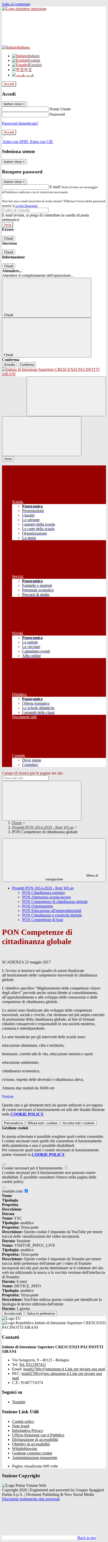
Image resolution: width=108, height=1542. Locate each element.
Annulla (9, 365)
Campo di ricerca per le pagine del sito (32, 773)
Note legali (20, 1426)
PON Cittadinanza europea (43, 892)
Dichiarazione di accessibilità (35, 1439)
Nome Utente (60, 109)
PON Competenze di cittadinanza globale (55, 901)
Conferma (27, 365)
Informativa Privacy (27, 1430)
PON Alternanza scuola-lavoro (46, 897)
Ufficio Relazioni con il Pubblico (38, 1435)
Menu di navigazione (71, 877)
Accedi (9, 84)
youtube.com (13, 1191)
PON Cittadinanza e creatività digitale (52, 915)
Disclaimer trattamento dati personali (31, 1499)
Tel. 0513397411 (32, 1364)
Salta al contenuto (16, 4)
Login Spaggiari (27, 205)
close (8, 459)
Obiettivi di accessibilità (31, 1444)
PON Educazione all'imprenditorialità (51, 910)
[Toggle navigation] (41, 436)
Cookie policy (23, 1421)
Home (17, 823)
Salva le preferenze (41, 1313)
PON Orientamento (37, 906)
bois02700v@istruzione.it (64, 1369)
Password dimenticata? (20, 123)
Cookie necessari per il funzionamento (33, 1168)
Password (57, 114)
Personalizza (13, 1123)
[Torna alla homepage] (54, 371)
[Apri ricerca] (66, 396)
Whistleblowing (24, 1448)
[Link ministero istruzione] (24, 9)
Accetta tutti (79, 1123)
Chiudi (8, 238)
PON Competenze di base (42, 920)
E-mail (54, 187)
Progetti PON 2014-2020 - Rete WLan (43, 827)
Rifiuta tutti (43, 1123)
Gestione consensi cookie (32, 1453)
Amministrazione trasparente (34, 1457)
